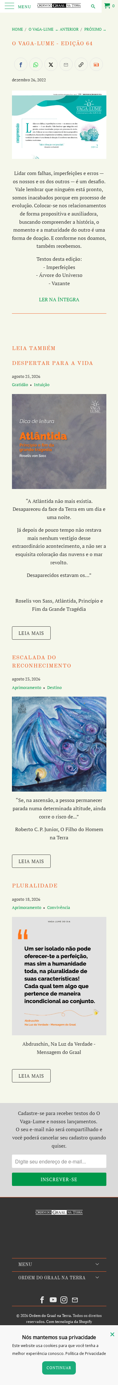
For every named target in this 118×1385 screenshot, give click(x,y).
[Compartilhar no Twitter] (51, 64)
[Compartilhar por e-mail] (66, 64)
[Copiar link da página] (81, 64)
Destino (54, 687)
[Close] (112, 1334)
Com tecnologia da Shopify (69, 1321)
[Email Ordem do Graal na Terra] (75, 1300)
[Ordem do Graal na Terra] (59, 6)
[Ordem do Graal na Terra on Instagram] (64, 1300)
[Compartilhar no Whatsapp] (35, 64)
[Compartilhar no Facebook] (20, 64)
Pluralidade (35, 886)
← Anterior (67, 29)
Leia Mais (31, 633)
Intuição (41, 384)
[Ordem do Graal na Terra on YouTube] (53, 1300)
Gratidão (20, 384)
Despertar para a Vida (52, 363)
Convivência (58, 907)
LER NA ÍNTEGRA (59, 299)
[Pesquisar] (92, 6)
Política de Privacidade (85, 1353)
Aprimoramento (26, 687)
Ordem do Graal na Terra (50, 1315)
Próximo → (95, 29)
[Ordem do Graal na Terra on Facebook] (42, 1300)
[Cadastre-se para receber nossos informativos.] (96, 64)
